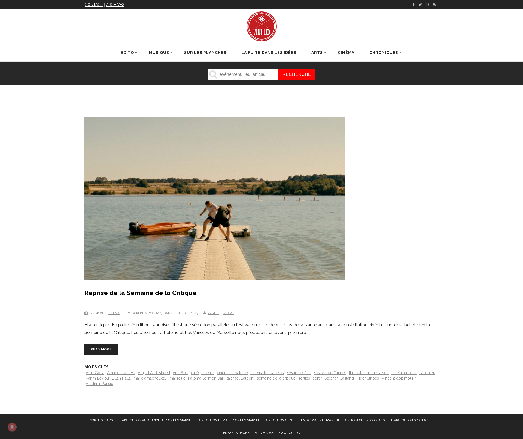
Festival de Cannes (330, 373)
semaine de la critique (276, 378)
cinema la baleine (232, 373)
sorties (304, 378)
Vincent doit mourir (399, 378)
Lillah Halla (121, 378)
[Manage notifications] (12, 427)
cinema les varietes (267, 373)
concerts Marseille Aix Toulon (336, 420)
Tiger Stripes (368, 378)
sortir (317, 378)
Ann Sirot (180, 373)
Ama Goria (95, 373)
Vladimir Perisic (99, 383)
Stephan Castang (339, 378)
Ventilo (213, 313)
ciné (195, 373)
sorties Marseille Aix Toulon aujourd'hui (127, 420)
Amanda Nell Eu (121, 373)
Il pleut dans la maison (369, 373)
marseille (177, 378)
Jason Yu (427, 373)
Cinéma (114, 313)
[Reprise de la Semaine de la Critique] (214, 199)
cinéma (207, 373)
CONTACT (94, 4)
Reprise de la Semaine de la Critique (140, 292)
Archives (115, 4)
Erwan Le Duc (299, 373)
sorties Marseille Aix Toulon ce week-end (270, 420)
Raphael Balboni (240, 378)
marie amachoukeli (150, 378)
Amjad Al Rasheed (154, 373)
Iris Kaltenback (404, 373)
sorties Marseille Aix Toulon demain (198, 420)
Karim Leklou (97, 378)
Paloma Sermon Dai (205, 378)
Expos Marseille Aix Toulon (388, 420)
